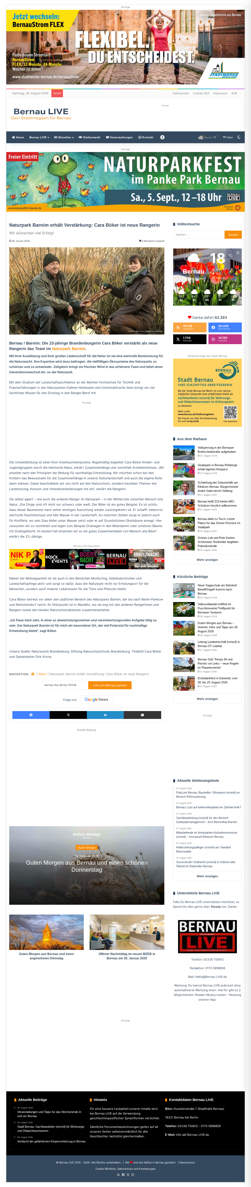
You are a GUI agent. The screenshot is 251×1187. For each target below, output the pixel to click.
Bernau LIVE (37, 137)
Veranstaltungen (121, 137)
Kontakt (147, 137)
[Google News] (96, 699)
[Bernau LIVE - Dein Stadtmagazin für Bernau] (40, 114)
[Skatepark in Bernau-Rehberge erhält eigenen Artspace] (184, 470)
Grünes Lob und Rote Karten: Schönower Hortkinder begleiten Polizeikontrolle (218, 542)
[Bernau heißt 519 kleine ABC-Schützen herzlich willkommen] (184, 506)
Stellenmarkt (91, 137)
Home (19, 137)
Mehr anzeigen (207, 560)
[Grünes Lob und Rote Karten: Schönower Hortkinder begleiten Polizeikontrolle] (184, 543)
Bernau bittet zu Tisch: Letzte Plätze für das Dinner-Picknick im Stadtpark (219, 523)
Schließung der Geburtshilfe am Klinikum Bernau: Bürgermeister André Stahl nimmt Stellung (218, 486)
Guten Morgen (87, 847)
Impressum (220, 93)
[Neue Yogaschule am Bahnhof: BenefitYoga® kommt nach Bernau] (184, 590)
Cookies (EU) (201, 93)
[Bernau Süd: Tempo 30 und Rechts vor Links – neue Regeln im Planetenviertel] (184, 664)
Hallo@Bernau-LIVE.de (211, 977)
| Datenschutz (186, 1162)
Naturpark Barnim (68, 348)
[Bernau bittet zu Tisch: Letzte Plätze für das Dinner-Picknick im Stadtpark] (184, 524)
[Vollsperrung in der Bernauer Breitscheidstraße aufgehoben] (184, 452)
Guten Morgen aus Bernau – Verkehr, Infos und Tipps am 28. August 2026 (218, 627)
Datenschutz (181, 93)
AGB (234, 93)
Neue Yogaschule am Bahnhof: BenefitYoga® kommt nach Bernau (217, 589)
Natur (42, 674)
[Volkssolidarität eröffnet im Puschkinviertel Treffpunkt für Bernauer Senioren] (184, 609)
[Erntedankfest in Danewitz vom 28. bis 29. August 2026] (184, 683)
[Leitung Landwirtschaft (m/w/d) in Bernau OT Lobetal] (184, 647)
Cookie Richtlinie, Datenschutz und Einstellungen (125, 1168)
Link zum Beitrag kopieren (110, 685)
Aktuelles (64, 137)
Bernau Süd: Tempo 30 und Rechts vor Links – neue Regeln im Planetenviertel (218, 663)
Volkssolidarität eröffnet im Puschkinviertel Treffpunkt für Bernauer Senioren (216, 608)
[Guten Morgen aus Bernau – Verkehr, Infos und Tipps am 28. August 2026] (184, 628)
